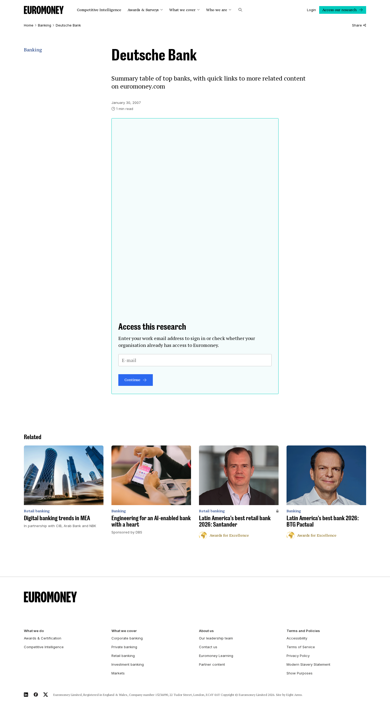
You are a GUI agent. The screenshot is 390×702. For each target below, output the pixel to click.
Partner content (212, 664)
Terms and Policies (303, 631)
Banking (44, 25)
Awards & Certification (42, 638)
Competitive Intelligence (99, 10)
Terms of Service (301, 647)
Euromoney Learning (216, 656)
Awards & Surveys (143, 10)
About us (206, 631)
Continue (132, 379)
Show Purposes (300, 673)
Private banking (124, 647)
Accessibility (297, 638)
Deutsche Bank (68, 25)
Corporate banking (127, 638)
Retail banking (123, 656)
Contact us (208, 647)
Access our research (339, 9)
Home (28, 25)
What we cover (182, 10)
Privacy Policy (298, 656)
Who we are (216, 10)
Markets (118, 673)
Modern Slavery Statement (308, 664)
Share (357, 25)
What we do (34, 631)
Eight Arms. (294, 695)
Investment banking (127, 664)
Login (311, 10)
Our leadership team (216, 638)
